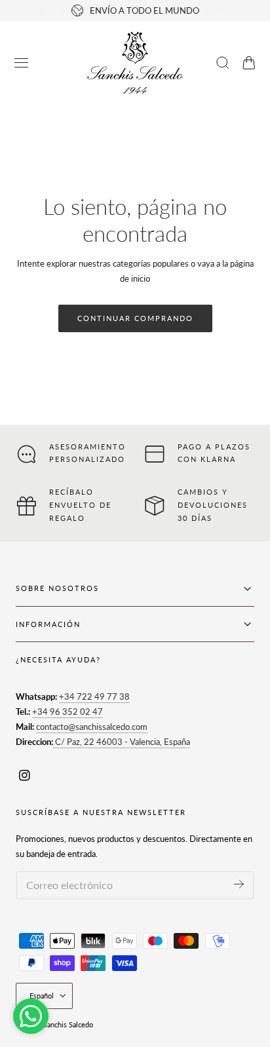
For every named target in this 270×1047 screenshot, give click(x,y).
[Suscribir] (238, 884)
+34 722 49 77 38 (94, 696)
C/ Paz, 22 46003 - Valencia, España (121, 741)
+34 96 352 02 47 (67, 711)
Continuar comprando (135, 318)
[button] (21, 63)
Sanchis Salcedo (68, 1024)
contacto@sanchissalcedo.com (91, 726)
